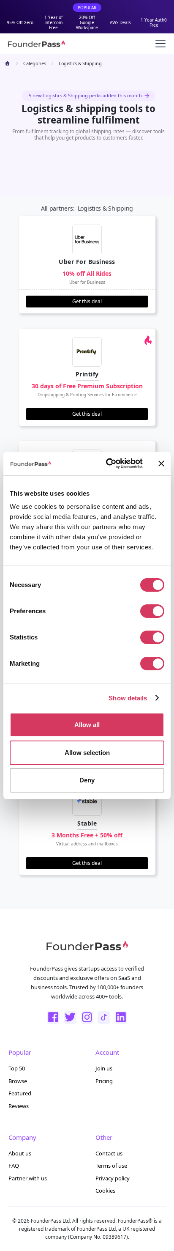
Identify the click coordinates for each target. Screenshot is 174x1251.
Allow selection (87, 752)
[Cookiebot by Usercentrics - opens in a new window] (108, 463)
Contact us (108, 1153)
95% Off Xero (20, 22)
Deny (87, 780)
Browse (17, 1081)
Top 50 (16, 1068)
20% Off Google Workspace (87, 22)
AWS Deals (120, 22)
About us (19, 1153)
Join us (103, 1068)
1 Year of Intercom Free (53, 22)
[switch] (152, 611)
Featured (19, 1093)
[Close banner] (161, 463)
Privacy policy (112, 1178)
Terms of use (111, 1165)
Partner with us (27, 1178)
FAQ (13, 1165)
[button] (158, 43)
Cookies (105, 1190)
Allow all (87, 724)
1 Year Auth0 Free (154, 22)
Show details (128, 698)
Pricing (104, 1081)
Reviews (18, 1106)
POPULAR (87, 8)
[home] (36, 43)
